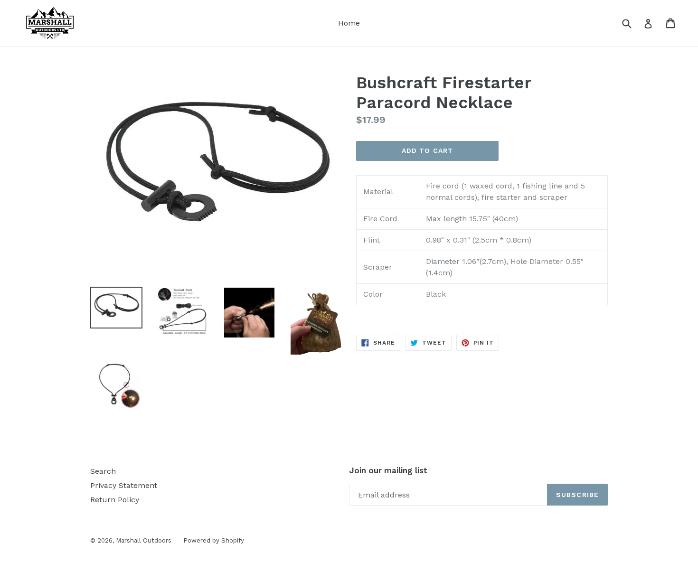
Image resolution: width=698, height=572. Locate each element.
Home (349, 23)
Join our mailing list (388, 470)
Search (103, 471)
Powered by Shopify (213, 540)
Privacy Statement (123, 485)
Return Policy (114, 499)
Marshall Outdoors (143, 540)
